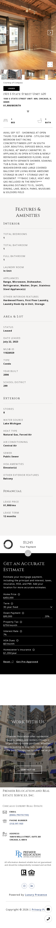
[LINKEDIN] (31, 886)
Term (6, 603)
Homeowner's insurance (17, 649)
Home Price (9, 594)
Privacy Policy (41, 909)
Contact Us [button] (28, 769)
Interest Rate (10, 631)
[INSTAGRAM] (24, 886)
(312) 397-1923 (16, 823)
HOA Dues (9, 640)
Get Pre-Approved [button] (27, 662)
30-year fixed (10, 607)
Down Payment (12, 612)
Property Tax (10, 621)
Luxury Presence (36, 894)
